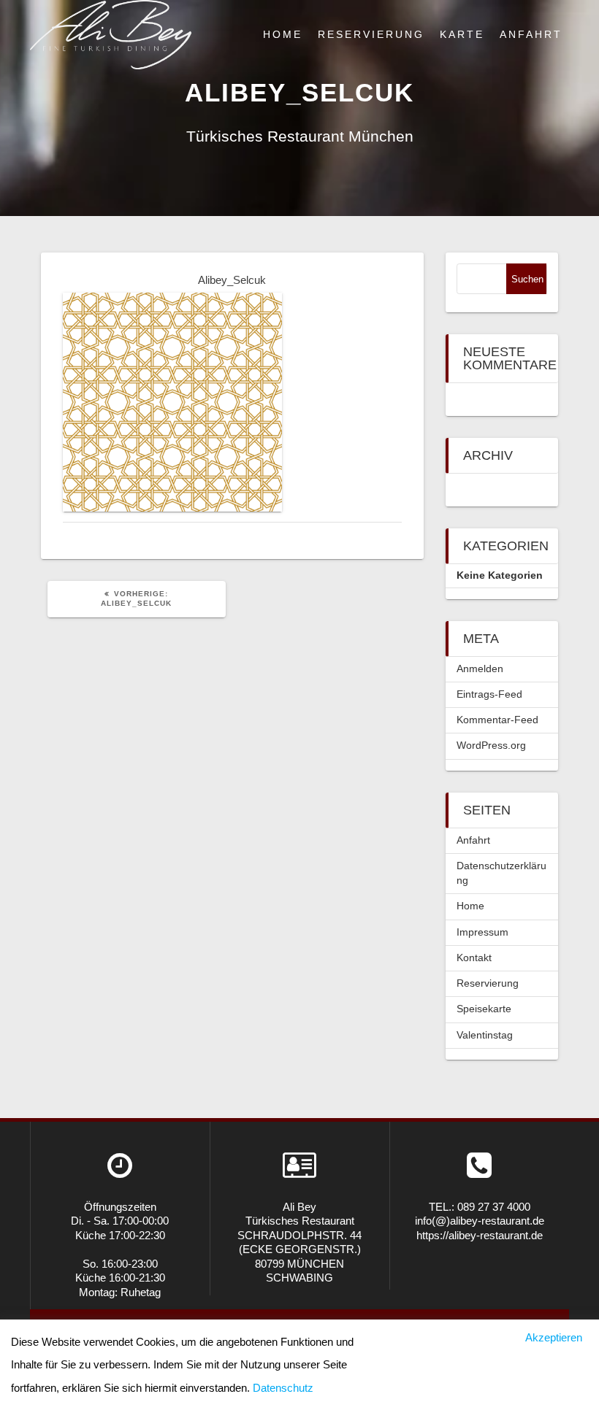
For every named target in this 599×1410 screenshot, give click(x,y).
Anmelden (480, 668)
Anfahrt (531, 34)
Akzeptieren (553, 1337)
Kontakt (474, 957)
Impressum (482, 932)
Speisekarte (484, 1008)
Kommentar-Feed (497, 719)
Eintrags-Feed (489, 694)
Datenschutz (283, 1388)
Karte (462, 34)
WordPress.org (491, 745)
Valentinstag (485, 1035)
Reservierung (371, 34)
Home (282, 34)
